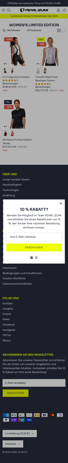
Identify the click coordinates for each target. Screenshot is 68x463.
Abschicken (34, 247)
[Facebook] (32, 257)
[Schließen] (60, 203)
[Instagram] (36, 257)
